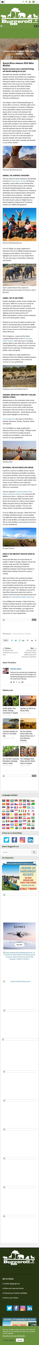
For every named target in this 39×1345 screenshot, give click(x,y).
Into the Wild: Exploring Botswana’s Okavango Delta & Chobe (11, 760)
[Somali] (12, 824)
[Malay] (29, 814)
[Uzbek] (21, 828)
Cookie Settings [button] (8, 1340)
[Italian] (25, 810)
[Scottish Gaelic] (21, 821)
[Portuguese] (33, 817)
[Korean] (33, 810)
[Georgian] (21, 807)
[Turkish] (8, 828)
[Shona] (29, 821)
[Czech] (16, 804)
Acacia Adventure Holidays (29, 57)
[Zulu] (33, 828)
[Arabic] (12, 800)
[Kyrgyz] (4, 814)
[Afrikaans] (4, 800)
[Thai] (4, 828)
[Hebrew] (33, 807)
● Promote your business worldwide (14, 1293)
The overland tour (9, 419)
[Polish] (29, 817)
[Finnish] (12, 807)
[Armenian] (16, 800)
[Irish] (21, 810)
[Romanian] (8, 821)
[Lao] (8, 814)
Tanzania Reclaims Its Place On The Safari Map (10, 733)
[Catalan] (4, 804)
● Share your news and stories (13, 1288)
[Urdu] (16, 828)
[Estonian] (4, 807)
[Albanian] (8, 800)
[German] (25, 807)
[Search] (34, 852)
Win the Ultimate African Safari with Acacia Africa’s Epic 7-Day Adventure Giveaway (27, 736)
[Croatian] (12, 804)
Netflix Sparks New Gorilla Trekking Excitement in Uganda (10, 710)
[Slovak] (4, 824)
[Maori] (4, 817)
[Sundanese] (25, 824)
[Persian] (25, 817)
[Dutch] (25, 804)
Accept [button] (20, 1340)
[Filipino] (8, 807)
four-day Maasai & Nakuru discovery (21, 597)
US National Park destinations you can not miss (10, 651)
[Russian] (12, 821)
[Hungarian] (8, 810)
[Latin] (12, 814)
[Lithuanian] (21, 814)
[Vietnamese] (25, 828)
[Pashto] (21, 817)
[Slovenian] (8, 824)
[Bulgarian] (33, 800)
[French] (16, 807)
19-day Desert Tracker (17, 181)
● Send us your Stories (10, 1298)
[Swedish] (29, 824)
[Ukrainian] (12, 828)
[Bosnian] (29, 800)
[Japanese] (29, 810)
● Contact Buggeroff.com (11, 1284)
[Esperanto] (33, 804)
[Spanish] (16, 824)
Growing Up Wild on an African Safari (28, 709)
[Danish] (21, 804)
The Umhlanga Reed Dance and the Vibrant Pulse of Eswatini (27, 760)
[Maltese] (33, 814)
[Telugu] (33, 824)
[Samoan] (16, 821)
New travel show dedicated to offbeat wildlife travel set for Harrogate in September (29, 652)
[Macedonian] (25, 814)
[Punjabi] (4, 821)
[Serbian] (25, 821)
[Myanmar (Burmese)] (12, 817)
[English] (29, 804)
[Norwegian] (16, 817)
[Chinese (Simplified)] (8, 804)
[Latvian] (16, 814)
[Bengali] (25, 800)
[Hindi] (4, 810)
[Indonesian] (16, 810)
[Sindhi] (33, 821)
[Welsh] (29, 828)
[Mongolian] (8, 817)
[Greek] (29, 807)
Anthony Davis (15, 669)
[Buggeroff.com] (19, 16)
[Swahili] (21, 824)
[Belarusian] (21, 800)
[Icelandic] (12, 810)
